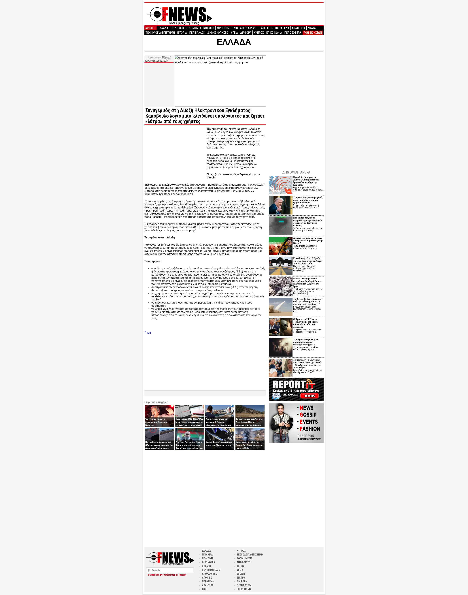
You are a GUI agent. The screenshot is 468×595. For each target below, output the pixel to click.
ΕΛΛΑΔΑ (163, 28)
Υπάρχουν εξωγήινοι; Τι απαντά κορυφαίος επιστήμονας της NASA (305, 342)
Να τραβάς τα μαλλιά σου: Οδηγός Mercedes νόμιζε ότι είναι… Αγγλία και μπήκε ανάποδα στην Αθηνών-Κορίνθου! (159, 448)
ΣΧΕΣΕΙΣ (241, 573)
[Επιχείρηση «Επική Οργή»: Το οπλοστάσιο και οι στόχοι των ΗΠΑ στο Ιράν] (280, 266)
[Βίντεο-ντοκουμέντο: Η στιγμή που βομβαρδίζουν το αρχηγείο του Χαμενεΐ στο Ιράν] (280, 287)
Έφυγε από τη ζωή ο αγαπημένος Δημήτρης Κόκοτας (156, 422)
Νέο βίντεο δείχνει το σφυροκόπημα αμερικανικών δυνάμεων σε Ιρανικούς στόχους (307, 221)
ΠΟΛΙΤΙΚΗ (177, 28)
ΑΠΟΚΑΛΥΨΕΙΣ (249, 28)
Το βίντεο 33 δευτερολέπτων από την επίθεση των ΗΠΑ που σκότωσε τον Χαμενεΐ (308, 301)
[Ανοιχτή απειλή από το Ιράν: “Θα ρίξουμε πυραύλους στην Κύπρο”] (280, 246)
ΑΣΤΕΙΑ (240, 566)
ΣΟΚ (204, 589)
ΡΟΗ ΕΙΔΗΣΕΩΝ (312, 32)
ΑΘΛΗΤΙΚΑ (298, 28)
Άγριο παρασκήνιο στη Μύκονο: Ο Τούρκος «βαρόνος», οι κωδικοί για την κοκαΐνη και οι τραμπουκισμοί (218, 425)
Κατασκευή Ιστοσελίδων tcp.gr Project (167, 575)
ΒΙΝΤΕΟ (241, 577)
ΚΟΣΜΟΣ (208, 28)
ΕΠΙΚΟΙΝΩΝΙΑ (274, 32)
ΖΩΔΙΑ (311, 28)
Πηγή (147, 332)
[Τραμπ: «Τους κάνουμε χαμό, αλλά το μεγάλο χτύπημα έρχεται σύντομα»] (280, 205)
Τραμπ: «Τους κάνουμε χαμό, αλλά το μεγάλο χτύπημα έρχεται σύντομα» (308, 200)
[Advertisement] (175, 152)
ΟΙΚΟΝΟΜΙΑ (193, 28)
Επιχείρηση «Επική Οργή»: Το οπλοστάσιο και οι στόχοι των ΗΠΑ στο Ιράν (307, 261)
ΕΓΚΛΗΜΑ (207, 554)
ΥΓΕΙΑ (234, 32)
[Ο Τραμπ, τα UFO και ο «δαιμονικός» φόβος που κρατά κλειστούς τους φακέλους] (280, 327)
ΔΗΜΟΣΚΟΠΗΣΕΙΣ (218, 32)
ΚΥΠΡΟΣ (259, 32)
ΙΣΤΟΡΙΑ (182, 32)
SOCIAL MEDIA (244, 558)
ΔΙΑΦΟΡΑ (245, 32)
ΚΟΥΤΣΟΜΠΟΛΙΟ (227, 28)
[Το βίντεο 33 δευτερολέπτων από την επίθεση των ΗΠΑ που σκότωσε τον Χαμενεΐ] (280, 307)
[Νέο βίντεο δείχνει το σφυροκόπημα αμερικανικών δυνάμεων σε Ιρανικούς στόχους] (280, 226)
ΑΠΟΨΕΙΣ (267, 28)
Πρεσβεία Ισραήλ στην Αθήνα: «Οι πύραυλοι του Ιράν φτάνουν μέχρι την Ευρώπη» (306, 181)
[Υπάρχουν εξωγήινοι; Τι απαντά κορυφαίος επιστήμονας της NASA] (280, 347)
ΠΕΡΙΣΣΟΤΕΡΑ (292, 32)
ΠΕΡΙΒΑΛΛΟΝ (197, 32)
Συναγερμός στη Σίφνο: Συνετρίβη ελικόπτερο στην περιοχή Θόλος (249, 445)
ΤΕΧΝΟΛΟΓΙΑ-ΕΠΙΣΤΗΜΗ (160, 32)
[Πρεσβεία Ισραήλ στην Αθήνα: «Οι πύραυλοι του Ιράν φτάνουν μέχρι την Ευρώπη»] (280, 185)
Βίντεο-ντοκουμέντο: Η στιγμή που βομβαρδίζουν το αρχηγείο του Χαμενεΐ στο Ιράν (307, 282)
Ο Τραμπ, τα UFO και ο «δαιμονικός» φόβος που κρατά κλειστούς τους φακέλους (305, 323)
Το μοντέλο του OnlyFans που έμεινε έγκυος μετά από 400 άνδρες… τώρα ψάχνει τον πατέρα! (307, 363)
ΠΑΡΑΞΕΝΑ (282, 28)
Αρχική (150, 28)
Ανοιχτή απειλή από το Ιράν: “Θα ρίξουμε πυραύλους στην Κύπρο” (308, 240)
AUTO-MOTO (243, 562)
